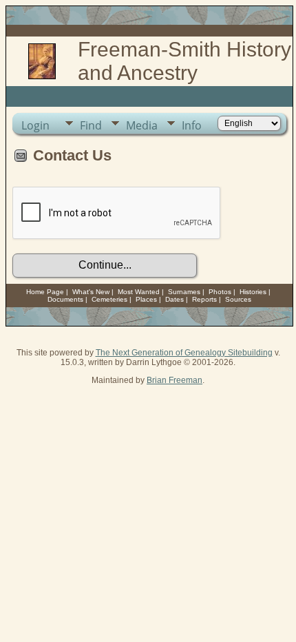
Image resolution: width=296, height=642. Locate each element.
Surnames (184, 292)
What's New (90, 292)
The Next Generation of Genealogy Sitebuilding (184, 353)
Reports (204, 299)
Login (35, 125)
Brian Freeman (174, 380)
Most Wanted (139, 292)
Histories (253, 292)
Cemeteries (109, 299)
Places (146, 299)
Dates (174, 299)
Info (192, 125)
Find (91, 125)
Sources (238, 299)
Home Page (45, 292)
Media (142, 125)
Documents (65, 299)
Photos (220, 292)
